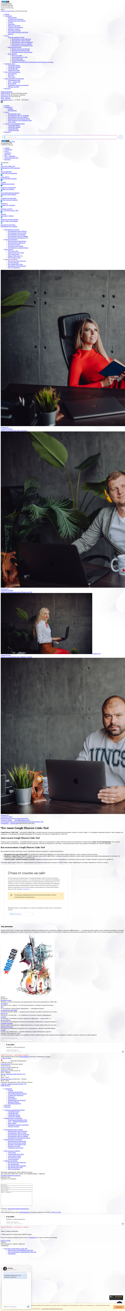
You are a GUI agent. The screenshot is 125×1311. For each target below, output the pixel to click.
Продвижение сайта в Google (21, 40)
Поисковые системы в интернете (18, 85)
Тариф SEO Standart (14, 67)
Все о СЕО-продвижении (12, 72)
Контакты (7, 88)
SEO (2, 1007)
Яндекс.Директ (5, 1020)
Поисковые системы (28, 822)
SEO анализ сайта (17, 59)
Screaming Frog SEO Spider (9, 1010)
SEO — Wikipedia (9, 156)
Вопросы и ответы (14, 29)
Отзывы (10, 22)
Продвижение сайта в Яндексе (21, 39)
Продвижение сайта (14, 114)
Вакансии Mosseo (13, 1102)
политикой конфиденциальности (52, 1309)
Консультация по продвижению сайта (20, 120)
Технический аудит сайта (19, 57)
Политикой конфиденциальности (18, 1208)
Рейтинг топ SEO (13, 87)
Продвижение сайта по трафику (22, 44)
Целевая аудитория (7, 1023)
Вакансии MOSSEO (14, 26)
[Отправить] (28, 1306)
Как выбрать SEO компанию (17, 1166)
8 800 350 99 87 (5, 93)
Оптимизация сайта (14, 80)
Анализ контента (13, 1159)
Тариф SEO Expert (13, 70)
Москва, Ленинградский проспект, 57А (13, 1074)
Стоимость (7, 153)
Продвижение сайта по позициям (22, 42)
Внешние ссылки (6, 1000)
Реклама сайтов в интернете (13, 1139)
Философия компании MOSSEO (18, 32)
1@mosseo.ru (32, 1237)
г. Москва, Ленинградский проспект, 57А (14, 1084)
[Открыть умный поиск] (121, 137)
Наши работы (12, 17)
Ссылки (3, 1030)
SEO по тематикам (14, 1169)
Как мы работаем (13, 1164)
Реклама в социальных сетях (17, 1144)
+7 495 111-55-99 (6, 1058)
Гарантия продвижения (15, 1092)
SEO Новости (12, 73)
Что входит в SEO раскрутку (17, 1162)
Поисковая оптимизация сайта (17, 1120)
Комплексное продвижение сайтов (19, 119)
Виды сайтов (12, 83)
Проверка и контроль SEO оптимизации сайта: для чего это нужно (33, 62)
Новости (10, 34)
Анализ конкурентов (18, 60)
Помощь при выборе (10, 259)
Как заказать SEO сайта (15, 1167)
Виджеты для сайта (14, 1146)
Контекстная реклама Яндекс (21, 49)
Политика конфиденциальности (11, 1175)
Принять (119, 1307)
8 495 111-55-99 (5, 11)
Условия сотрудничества (15, 19)
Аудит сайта (12, 122)
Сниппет (3, 1017)
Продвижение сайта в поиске (13, 1129)
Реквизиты (11, 24)
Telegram (7, 98)
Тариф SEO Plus (13, 68)
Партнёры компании (14, 30)
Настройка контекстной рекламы (22, 52)
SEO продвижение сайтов (16, 37)
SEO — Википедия (14, 82)
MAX (2, 98)
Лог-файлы (4, 1003)
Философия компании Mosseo (17, 1093)
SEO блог (11, 75)
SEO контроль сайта (14, 1157)
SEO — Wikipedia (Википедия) (17, 1121)
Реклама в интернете (10, 239)
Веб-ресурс (4, 1013)
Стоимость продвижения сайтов (14, 123)
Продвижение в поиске (11, 229)
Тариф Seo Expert (13, 130)
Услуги (6, 35)
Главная (6, 14)
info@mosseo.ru (5, 96)
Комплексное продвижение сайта (22, 45)
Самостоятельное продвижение (14, 78)
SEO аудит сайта (17, 55)
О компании (8, 16)
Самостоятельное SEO (11, 158)
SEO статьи (11, 77)
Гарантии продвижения (15, 27)
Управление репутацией (15, 1148)
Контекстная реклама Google (21, 50)
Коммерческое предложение (17, 21)
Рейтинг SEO (39, 822)
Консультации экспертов (12, 1151)
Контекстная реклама (14, 47)
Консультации (12, 54)
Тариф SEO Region (14, 65)
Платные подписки (7, 1026)
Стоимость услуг (9, 63)
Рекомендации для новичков (13, 1118)
